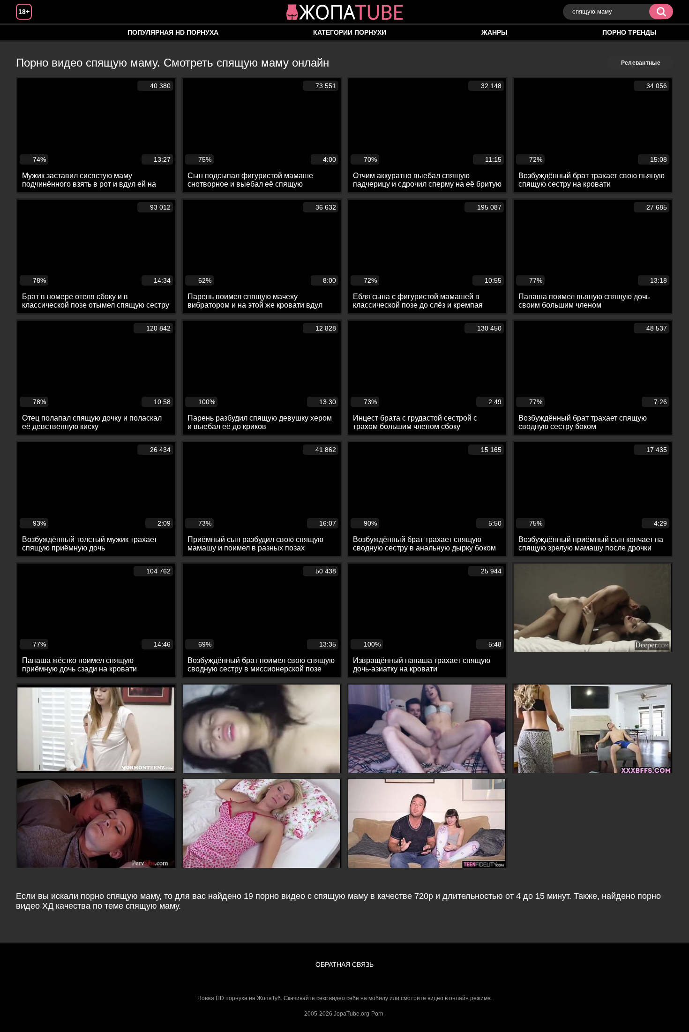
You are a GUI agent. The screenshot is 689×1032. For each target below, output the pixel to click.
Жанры (494, 32)
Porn (377, 1013)
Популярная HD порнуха (172, 32)
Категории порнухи (349, 32)
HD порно (32, 32)
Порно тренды (629, 32)
